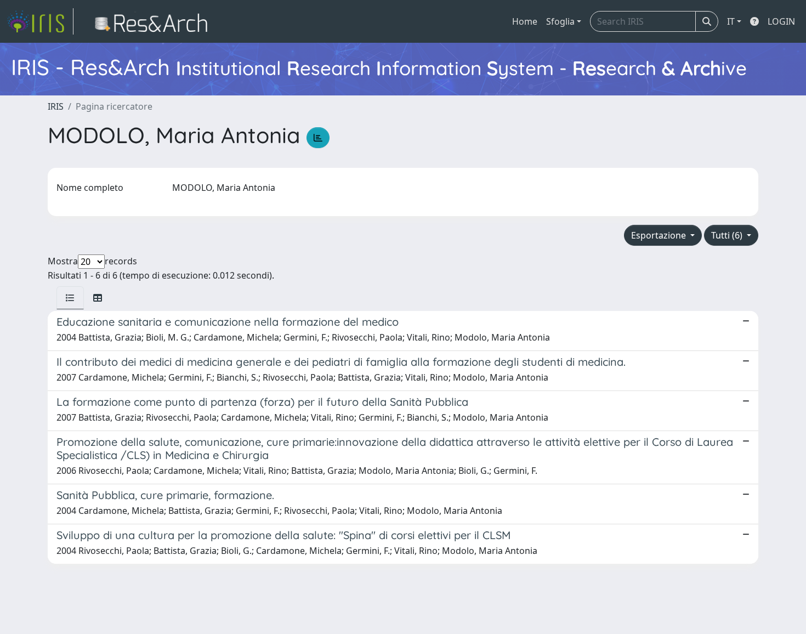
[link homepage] (40, 21)
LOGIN (781, 21)
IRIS (56, 106)
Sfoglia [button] (560, 21)
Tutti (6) (728, 235)
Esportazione (659, 235)
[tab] (70, 297)
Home (524, 21)
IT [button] (731, 21)
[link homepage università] (154, 21)
